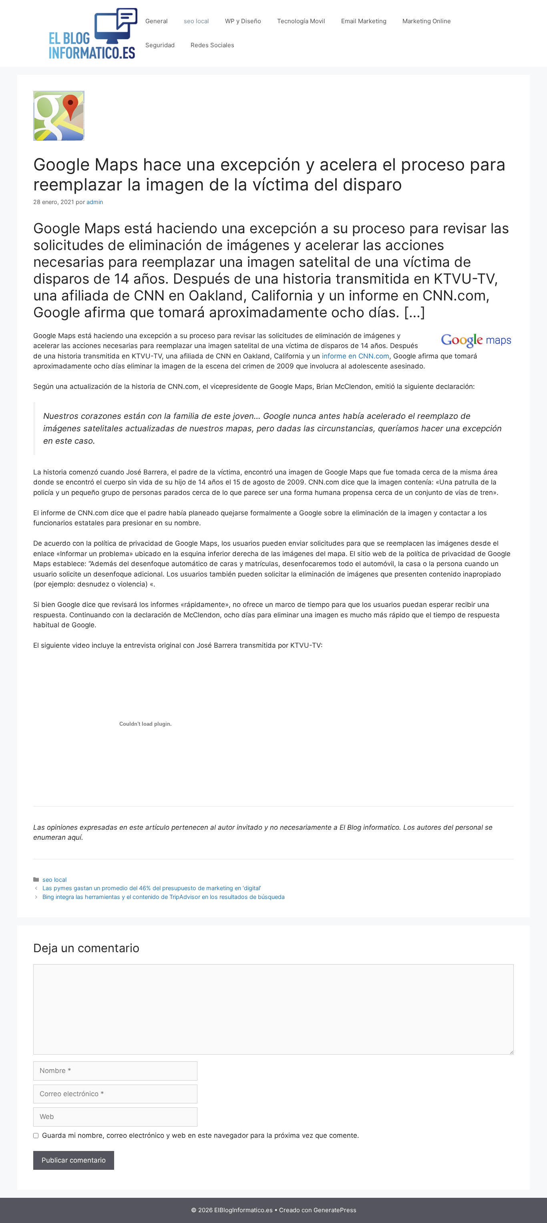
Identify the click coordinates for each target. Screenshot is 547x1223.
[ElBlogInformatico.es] (93, 33)
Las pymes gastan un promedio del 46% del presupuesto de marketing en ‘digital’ (151, 888)
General (156, 21)
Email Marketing (363, 21)
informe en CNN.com (355, 356)
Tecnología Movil (301, 21)
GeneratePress (335, 1210)
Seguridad (160, 45)
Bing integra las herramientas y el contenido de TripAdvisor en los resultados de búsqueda (163, 896)
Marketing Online (426, 21)
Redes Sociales (212, 45)
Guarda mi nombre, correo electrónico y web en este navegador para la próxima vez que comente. (200, 1135)
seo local (196, 21)
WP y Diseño (243, 21)
